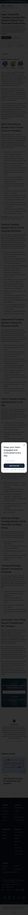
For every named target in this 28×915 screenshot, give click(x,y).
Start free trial (14, 466)
